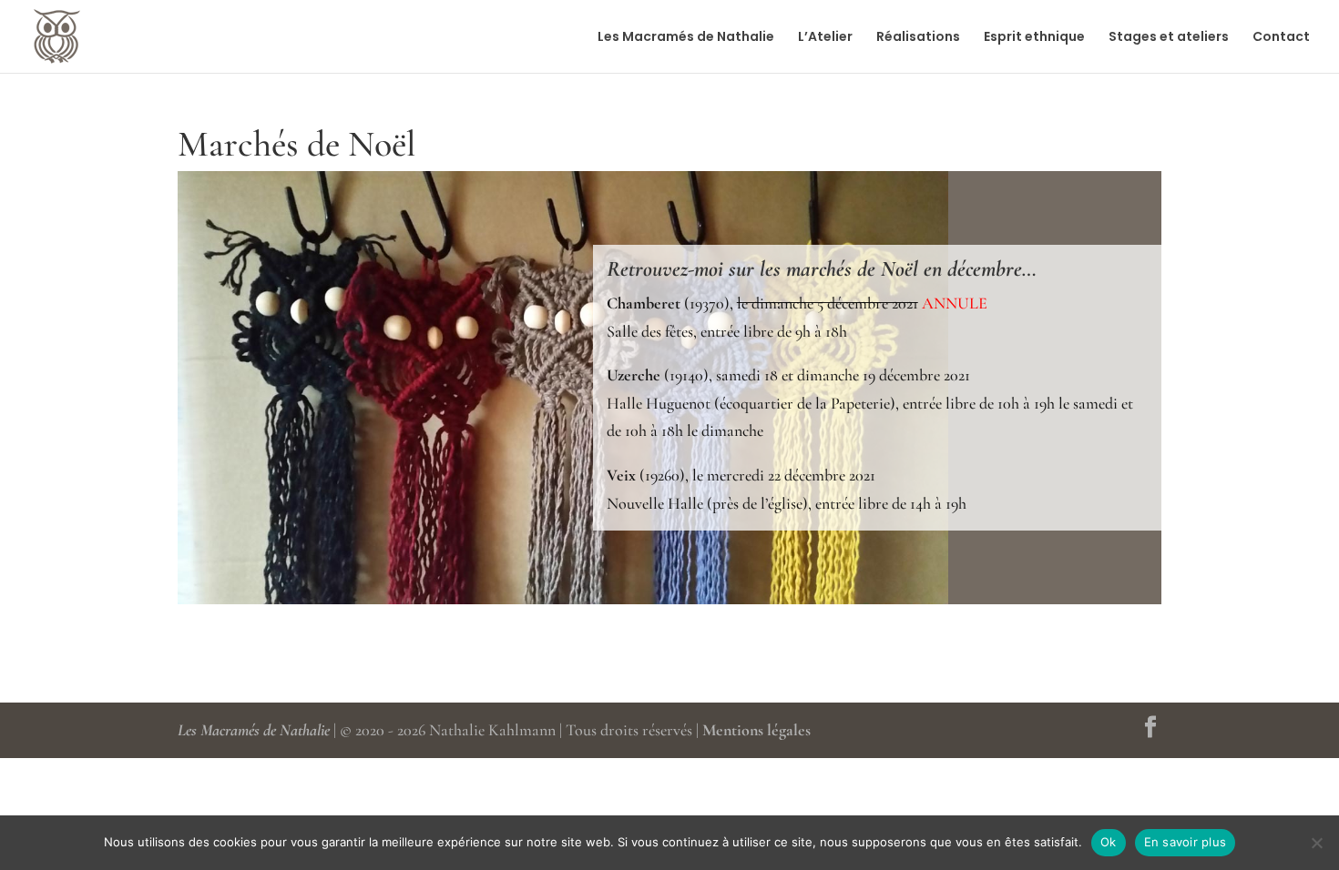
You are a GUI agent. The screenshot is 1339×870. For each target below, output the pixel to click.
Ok (1108, 842)
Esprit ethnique (1034, 38)
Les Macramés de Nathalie (686, 38)
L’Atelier (825, 38)
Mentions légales (756, 730)
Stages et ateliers (1169, 38)
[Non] (1316, 843)
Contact (1281, 38)
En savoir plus (1185, 842)
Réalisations (918, 38)
